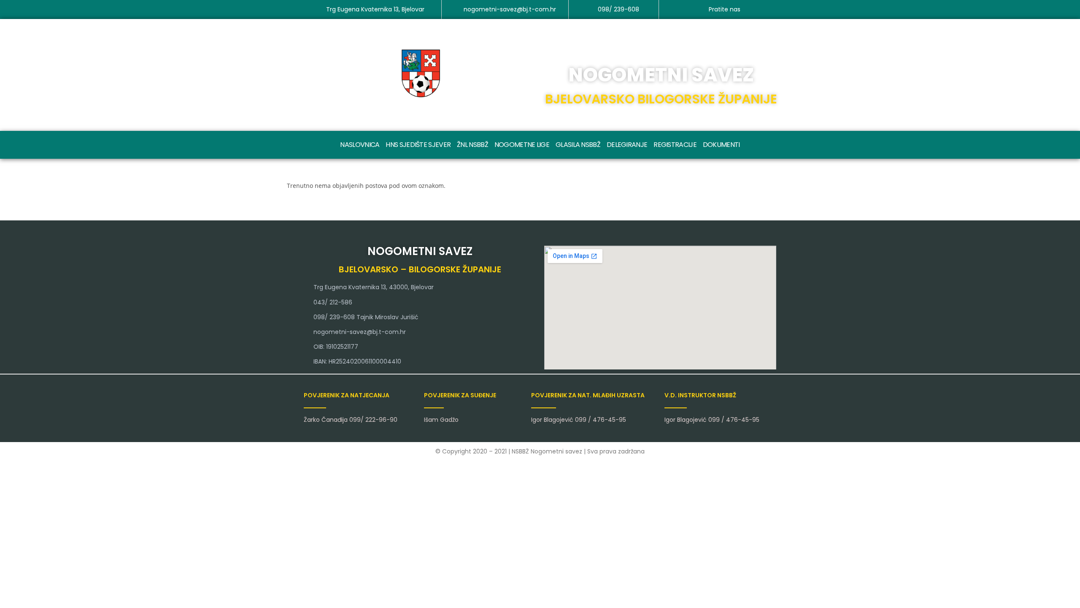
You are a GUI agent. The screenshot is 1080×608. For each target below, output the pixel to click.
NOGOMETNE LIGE (521, 144)
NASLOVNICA (359, 144)
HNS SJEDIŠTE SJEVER (418, 144)
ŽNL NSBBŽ (472, 144)
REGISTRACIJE (675, 144)
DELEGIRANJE (627, 144)
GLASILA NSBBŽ (578, 144)
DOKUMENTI (721, 144)
